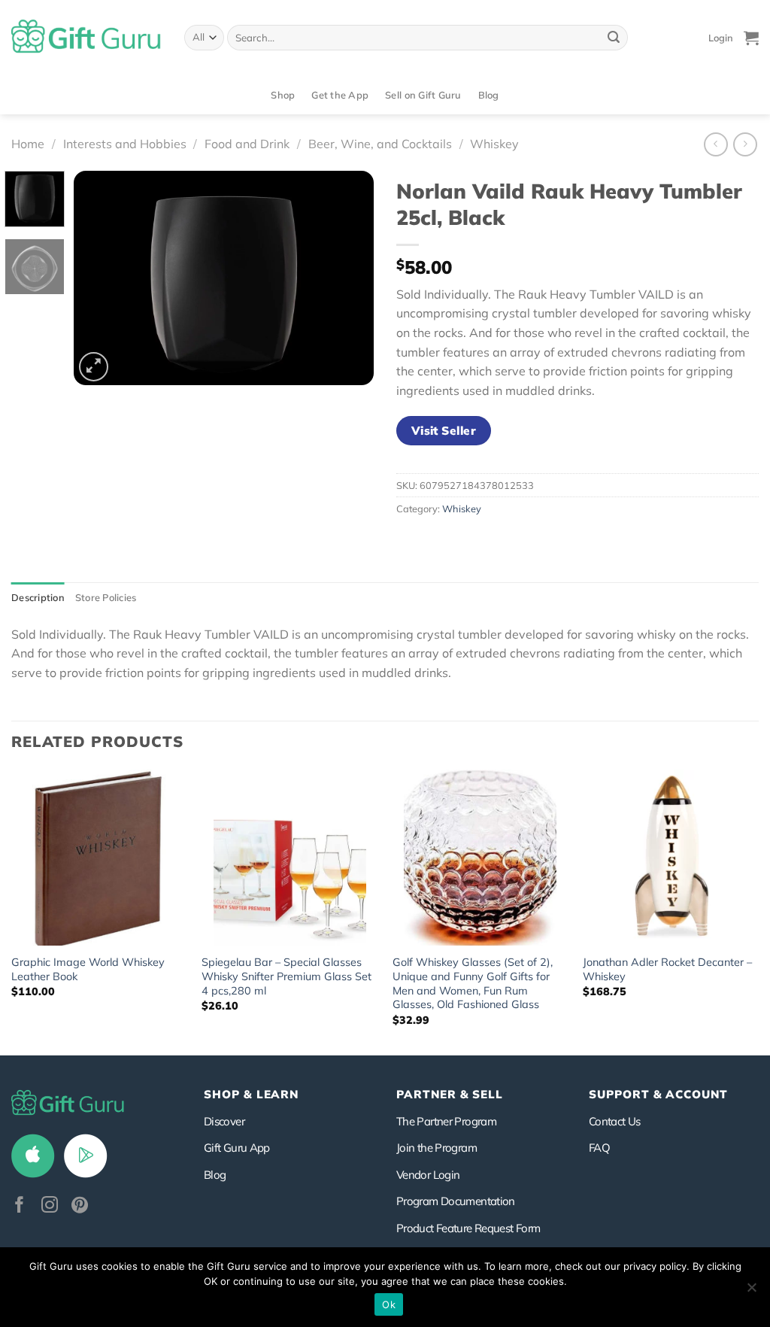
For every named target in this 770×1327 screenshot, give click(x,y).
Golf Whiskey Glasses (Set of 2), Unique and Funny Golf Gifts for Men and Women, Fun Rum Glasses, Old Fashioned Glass (473, 983)
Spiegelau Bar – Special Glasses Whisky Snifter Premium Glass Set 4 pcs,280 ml (286, 976)
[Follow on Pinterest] (79, 1206)
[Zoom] (93, 366)
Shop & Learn (251, 1094)
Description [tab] (38, 597)
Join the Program (436, 1147)
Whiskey (494, 143)
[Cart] (751, 37)
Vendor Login (427, 1175)
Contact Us (615, 1121)
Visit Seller (444, 430)
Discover (224, 1121)
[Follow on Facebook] (19, 1206)
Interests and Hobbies (124, 143)
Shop (283, 95)
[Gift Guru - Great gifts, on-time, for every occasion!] (86, 37)
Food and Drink (247, 143)
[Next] (348, 278)
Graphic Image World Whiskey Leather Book (88, 969)
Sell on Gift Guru (423, 95)
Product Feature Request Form (468, 1228)
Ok (389, 1304)
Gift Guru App (237, 1147)
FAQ (599, 1147)
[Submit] (613, 37)
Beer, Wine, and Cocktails (380, 143)
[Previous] (99, 278)
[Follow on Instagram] (49, 1206)
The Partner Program (446, 1121)
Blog (488, 95)
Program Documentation (455, 1201)
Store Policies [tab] (106, 597)
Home (27, 143)
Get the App (339, 95)
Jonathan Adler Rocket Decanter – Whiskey (667, 969)
